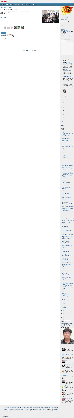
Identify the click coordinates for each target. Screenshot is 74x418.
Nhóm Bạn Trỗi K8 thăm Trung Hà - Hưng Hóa (67, 268)
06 (62, 310)
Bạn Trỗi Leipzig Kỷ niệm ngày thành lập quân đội (67, 176)
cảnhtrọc (43, 407)
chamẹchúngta (48, 407)
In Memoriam (17, 4)
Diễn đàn (30, 4)
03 (62, 314)
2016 (62, 113)
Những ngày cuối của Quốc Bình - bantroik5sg (66, 139)
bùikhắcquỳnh (34, 407)
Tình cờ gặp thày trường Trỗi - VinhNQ (67, 306)
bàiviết (18, 407)
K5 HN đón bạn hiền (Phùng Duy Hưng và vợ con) (67, 209)
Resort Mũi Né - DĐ (64, 307)
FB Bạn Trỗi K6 (67, 17)
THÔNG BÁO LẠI (65, 77)
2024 (62, 102)
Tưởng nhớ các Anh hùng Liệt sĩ (69, 369)
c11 (40, 407)
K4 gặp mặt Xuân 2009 (65, 259)
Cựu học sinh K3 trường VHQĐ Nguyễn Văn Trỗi (67, 77)
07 (62, 309)
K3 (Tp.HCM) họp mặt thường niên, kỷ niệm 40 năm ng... (68, 218)
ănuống (13, 407)
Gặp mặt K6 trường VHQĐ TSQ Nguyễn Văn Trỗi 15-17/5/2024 (68, 399)
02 (62, 316)
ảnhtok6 (11, 407)
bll (29, 407)
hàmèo (12, 408)
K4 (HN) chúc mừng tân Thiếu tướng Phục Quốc (67, 235)
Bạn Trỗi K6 (4, 1)
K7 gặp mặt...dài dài (64, 223)
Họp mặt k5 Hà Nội (3, 17)
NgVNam (44, 409)
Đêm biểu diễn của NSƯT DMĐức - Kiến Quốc (67, 143)
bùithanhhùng (37, 407)
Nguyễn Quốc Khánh (26, 409)
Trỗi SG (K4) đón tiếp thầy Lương (66, 193)
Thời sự (7, 4)
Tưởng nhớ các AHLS (64, 33)
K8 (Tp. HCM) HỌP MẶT (65, 251)
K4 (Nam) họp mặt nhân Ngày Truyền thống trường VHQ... (67, 163)
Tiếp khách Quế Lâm (65, 254)
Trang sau (35, 50)
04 (62, 313)
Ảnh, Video (11, 4)
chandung (53, 407)
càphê (45, 407)
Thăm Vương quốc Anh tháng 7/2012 (69, 360)
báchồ (15, 407)
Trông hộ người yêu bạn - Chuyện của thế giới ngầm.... (67, 148)
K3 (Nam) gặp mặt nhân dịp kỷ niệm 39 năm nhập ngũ (67, 159)
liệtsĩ (57, 408)
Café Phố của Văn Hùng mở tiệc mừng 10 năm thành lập (67, 199)
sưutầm (39, 410)
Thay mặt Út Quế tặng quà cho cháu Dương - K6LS (67, 134)
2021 (62, 106)
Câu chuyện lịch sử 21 (65, 375)
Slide (62, 304)
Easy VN (2, 35)
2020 (62, 107)
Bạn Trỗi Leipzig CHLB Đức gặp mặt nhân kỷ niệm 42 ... (67, 165)
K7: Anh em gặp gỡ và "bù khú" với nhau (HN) (67, 212)
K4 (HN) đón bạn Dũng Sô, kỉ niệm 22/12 (67, 179)
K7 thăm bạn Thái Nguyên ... (66, 241)
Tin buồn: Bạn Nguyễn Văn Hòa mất (66, 323)
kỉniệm (52, 408)
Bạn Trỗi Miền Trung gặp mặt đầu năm (67, 255)
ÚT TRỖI (64, 89)
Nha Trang (46, 409)
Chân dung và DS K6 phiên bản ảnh (66, 36)
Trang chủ (2, 4)
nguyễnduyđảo (31, 409)
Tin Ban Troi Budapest (65, 141)
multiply (12, 409)
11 (62, 125)
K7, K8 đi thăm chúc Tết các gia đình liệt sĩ (67, 252)
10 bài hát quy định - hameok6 (66, 167)
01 (62, 317)
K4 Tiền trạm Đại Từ (65, 202)
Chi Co (56, 407)
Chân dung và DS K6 (64, 34)
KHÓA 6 (63, 37)
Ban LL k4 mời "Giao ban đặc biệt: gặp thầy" (67, 237)
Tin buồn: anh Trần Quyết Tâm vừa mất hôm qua (69, 63)
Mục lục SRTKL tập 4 (65, 83)
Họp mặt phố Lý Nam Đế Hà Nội (66, 197)
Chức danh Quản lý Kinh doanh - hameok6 (67, 300)
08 (62, 129)
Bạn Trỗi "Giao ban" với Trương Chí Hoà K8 (68, 274)
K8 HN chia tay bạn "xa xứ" (65, 227)
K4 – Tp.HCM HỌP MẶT (65, 231)
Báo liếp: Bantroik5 (65, 58)
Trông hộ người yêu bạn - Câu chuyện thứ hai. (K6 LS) (67, 284)
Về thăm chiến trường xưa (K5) (66, 187)
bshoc (31, 407)
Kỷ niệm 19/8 (64, 293)
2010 (62, 121)
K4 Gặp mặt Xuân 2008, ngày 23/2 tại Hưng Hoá (67, 184)
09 (62, 128)
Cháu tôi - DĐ (64, 303)
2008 (62, 319)
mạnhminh (6, 409)
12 (62, 124)
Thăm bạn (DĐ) (64, 280)
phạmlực (57, 409)
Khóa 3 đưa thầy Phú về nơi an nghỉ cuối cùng (67, 266)
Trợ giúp (34, 4)
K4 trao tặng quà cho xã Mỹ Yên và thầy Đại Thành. (68, 220)
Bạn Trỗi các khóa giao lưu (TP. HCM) (67, 203)
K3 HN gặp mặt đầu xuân (65, 181)
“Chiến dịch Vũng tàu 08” (65, 242)
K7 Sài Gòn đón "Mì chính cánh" (66, 222)
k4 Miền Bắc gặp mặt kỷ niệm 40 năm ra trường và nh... (67, 270)
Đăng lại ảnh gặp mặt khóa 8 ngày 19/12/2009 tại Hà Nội (69, 90)
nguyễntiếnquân (36, 409)
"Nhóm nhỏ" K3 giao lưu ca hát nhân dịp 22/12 (67, 247)
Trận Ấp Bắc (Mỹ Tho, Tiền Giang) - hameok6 (67, 295)
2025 (62, 100)
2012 (62, 118)
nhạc (49, 409)
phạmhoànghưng (54, 409)
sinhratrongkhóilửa (28, 410)
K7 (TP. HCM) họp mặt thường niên (66, 250)
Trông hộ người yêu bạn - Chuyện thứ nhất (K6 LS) (67, 288)
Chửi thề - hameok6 (64, 130)
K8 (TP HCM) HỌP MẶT (65, 192)
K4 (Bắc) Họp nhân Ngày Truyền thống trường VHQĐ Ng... (67, 169)
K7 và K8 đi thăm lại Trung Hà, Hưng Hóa (67, 170)
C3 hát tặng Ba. (64, 95)
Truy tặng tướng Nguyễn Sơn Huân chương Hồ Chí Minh (67, 286)
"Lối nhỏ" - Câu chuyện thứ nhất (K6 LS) (67, 146)
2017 (62, 111)
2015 (62, 114)
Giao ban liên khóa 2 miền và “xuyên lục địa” (67, 214)
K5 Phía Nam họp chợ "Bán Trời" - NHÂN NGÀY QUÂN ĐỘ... (67, 174)
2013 (62, 117)
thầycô (50, 410)
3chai (4, 407)
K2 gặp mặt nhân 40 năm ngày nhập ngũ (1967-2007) (67, 157)
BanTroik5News (65, 69)
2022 (62, 104)
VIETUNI (2, 36)
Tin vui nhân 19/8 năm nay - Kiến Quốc (67, 282)
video (5, 411)
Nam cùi (17, 409)
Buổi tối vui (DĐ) (64, 299)
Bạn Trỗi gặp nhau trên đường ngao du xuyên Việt (67, 206)
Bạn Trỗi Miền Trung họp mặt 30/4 (66, 196)
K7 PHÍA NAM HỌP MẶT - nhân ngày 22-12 (67, 178)
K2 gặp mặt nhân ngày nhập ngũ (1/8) (67, 277)
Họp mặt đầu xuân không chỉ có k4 (6, 16)
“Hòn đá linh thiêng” (68, 380)
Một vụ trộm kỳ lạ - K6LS (65, 140)
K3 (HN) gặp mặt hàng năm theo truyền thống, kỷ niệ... (67, 216)
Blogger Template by (6, 417)
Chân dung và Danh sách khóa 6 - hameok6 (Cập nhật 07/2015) (69, 348)
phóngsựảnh (9, 410)
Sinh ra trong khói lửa (66, 83)
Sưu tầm (21, 4)
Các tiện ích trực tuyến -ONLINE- (68, 386)
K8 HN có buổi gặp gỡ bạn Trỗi (66, 210)
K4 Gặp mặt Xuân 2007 (65, 155)
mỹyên (14, 409)
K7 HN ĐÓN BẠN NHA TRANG (66, 238)
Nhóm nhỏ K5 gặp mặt (65, 258)
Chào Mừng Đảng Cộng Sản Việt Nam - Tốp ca (68, 150)
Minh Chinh (10, 409)
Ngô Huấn (19, 409)
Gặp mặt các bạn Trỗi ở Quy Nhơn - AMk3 (67, 154)
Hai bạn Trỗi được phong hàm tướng (66, 256)
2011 (62, 120)
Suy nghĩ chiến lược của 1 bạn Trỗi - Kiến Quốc (67, 279)
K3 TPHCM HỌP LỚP (65, 273)
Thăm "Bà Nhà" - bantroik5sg (66, 135)
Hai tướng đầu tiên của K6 (65, 296)
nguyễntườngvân (40, 409)
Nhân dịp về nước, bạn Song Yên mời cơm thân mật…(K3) (67, 190)
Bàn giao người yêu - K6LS (65, 132)
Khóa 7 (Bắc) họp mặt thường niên (66, 264)
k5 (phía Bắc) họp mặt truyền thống (66, 248)
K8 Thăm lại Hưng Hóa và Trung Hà (67, 172)
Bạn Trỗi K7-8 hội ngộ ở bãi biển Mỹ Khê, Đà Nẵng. (67, 262)
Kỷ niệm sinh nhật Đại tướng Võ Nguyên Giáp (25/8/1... (67, 152)
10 (62, 126)
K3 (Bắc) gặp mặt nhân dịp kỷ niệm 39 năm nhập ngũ (67, 161)
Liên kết (26, 4)
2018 (62, 110)
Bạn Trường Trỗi (65, 61)
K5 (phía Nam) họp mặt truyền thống (66, 230)
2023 (62, 103)
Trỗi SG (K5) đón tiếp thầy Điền (66, 194)
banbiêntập (23, 407)
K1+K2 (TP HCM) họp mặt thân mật (67, 245)
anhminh (8, 407)
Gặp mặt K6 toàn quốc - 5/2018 (69, 364)
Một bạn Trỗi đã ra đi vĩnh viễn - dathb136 (67, 145)
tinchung (4, 20)
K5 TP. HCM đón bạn (65, 226)
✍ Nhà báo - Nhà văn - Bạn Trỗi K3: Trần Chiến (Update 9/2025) (69, 355)
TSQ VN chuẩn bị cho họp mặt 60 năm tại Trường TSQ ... (67, 290)
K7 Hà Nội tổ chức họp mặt (65, 188)
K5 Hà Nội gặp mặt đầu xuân (66, 182)
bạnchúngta (26, 407)
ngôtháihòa (22, 409)
